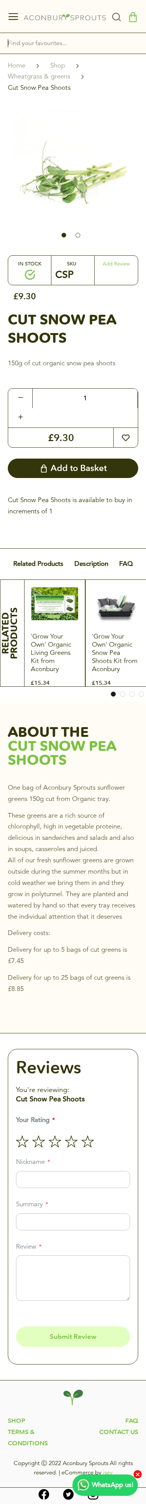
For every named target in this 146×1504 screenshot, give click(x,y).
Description (91, 564)
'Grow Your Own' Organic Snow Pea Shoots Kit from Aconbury (114, 652)
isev (108, 1472)
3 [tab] (132, 694)
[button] (66, 234)
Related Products (38, 564)
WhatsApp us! (113, 1485)
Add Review (116, 264)
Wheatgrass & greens (39, 76)
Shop (57, 65)
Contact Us (118, 1432)
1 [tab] (113, 694)
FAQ (126, 564)
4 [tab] (141, 694)
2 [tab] (122, 694)
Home (16, 65)
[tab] (119, 17)
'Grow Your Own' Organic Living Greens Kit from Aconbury (51, 652)
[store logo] (65, 17)
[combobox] (63, 43)
